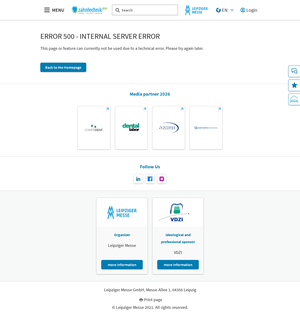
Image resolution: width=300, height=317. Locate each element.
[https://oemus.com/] (169, 127)
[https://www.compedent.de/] (94, 127)
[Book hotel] (294, 99)
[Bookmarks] (294, 85)
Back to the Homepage (63, 67)
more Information (122, 264)
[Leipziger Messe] (196, 10)
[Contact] (294, 71)
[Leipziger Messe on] (138, 179)
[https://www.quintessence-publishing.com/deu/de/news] (206, 127)
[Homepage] (89, 10)
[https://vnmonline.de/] (131, 127)
